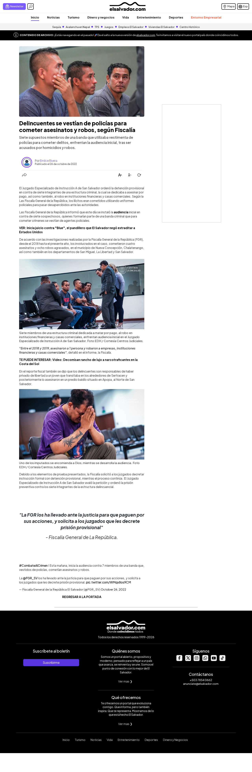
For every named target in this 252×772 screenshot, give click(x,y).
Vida (125, 17)
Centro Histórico (190, 27)
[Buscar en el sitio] (30, 6)
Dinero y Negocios (175, 739)
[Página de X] (188, 660)
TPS (97, 27)
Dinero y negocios (100, 17)
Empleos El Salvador (131, 27)
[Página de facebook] (179, 660)
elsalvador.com (145, 35)
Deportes (176, 17)
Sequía (56, 27)
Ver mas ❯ (125, 681)
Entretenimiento (149, 17)
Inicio (35, 17)
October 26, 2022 (113, 589)
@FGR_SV (30, 578)
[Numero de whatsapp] (205, 660)
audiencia (121, 212)
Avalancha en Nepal (78, 27)
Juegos (108, 27)
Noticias (53, 17)
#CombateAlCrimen (33, 565)
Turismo (74, 17)
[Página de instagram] (196, 660)
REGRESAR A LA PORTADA (81, 597)
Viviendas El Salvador (161, 27)
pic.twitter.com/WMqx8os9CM (108, 582)
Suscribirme (51, 662)
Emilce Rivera (48, 160)
